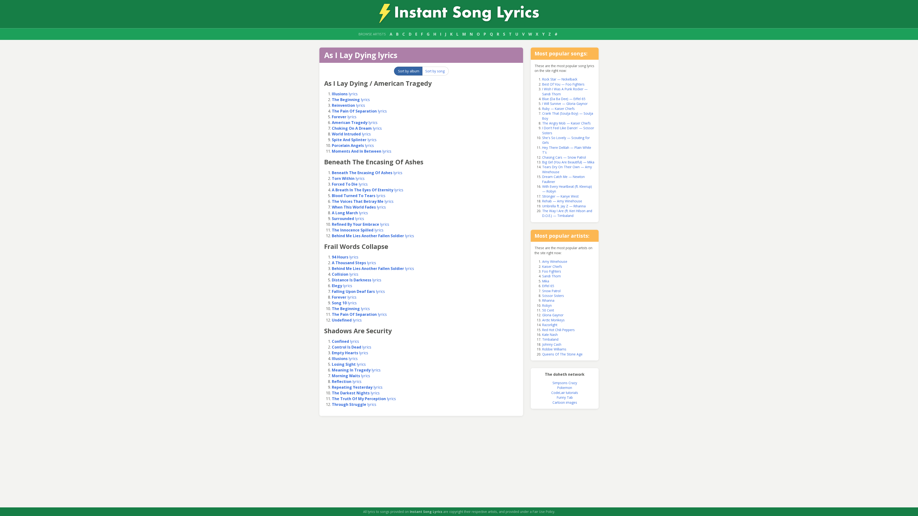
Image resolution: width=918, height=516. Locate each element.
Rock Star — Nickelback (559, 79)
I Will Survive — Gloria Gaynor (565, 103)
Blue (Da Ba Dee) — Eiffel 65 (563, 99)
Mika (545, 281)
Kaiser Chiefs (552, 266)
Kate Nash (550, 334)
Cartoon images (564, 402)
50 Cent (548, 310)
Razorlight (549, 324)
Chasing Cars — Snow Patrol (564, 157)
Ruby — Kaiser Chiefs (558, 108)
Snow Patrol (551, 291)
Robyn (547, 305)
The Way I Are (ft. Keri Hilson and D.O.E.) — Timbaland (567, 213)
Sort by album (408, 71)
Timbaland (550, 339)
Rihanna (548, 300)
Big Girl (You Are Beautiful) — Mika (568, 162)
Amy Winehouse (554, 261)
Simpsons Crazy (564, 383)
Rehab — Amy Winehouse (562, 201)
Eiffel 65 (548, 286)
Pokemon (564, 387)
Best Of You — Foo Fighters (563, 84)
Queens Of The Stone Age (562, 354)
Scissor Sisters (553, 295)
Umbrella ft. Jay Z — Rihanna (564, 206)
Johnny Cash (551, 344)
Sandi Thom (551, 276)
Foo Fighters (551, 271)
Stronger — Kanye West (560, 196)
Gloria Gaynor (552, 315)
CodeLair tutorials (564, 392)
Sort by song (435, 71)
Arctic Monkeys (553, 320)
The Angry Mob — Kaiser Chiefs (566, 123)
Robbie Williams (554, 349)
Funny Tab (565, 397)
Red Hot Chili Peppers (558, 330)
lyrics (345, 94)
